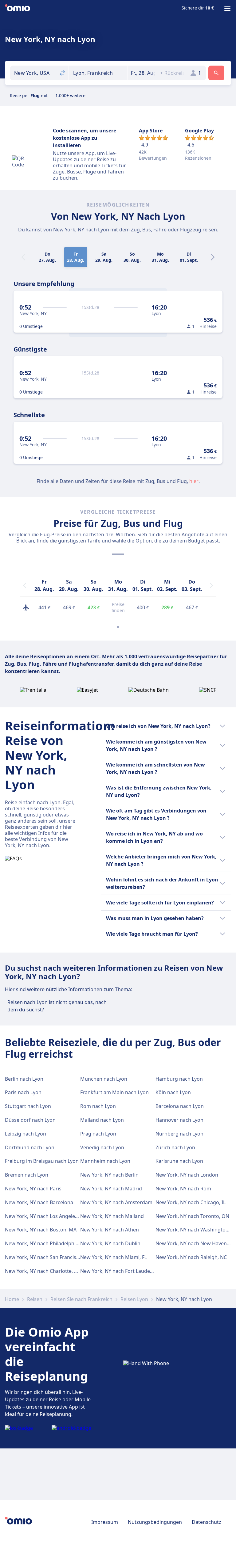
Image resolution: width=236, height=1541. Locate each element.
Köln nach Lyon (173, 1092)
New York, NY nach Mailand (112, 1216)
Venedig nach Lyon (102, 1147)
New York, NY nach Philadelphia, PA (46, 1243)
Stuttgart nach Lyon (28, 1106)
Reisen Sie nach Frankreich (81, 1299)
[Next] (212, 257)
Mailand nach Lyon (102, 1120)
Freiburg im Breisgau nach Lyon (42, 1161)
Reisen (34, 1299)
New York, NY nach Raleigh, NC (191, 1257)
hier (194, 481)
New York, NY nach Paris (33, 1188)
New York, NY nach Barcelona (39, 1202)
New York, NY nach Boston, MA (41, 1229)
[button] (142, 73)
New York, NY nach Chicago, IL (190, 1202)
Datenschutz (206, 1522)
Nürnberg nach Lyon (179, 1133)
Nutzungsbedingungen (155, 1522)
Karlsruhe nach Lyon (179, 1161)
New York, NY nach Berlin (109, 1174)
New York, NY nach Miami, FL (113, 1257)
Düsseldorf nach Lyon (30, 1120)
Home (12, 1299)
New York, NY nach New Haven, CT (195, 1243)
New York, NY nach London (186, 1174)
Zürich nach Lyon (175, 1147)
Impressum (104, 1522)
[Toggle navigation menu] (227, 8)
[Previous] (25, 585)
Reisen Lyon (134, 1299)
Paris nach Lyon (23, 1092)
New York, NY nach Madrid (111, 1188)
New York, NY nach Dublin (110, 1243)
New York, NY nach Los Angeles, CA (45, 1216)
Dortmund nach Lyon (29, 1147)
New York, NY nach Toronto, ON (192, 1216)
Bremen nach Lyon (26, 1174)
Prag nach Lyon (98, 1133)
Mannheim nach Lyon (105, 1161)
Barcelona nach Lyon (179, 1106)
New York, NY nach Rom (183, 1188)
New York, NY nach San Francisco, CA (47, 1257)
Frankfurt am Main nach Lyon (114, 1092)
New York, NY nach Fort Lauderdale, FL (124, 1271)
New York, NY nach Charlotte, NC (43, 1271)
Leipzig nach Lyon (25, 1133)
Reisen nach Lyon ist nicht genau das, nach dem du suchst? (57, 1006)
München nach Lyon (103, 1078)
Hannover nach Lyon (179, 1120)
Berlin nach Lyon (24, 1078)
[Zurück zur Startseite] (17, 8)
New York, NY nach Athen (109, 1229)
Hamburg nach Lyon (179, 1078)
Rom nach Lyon (98, 1106)
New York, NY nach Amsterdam (116, 1202)
